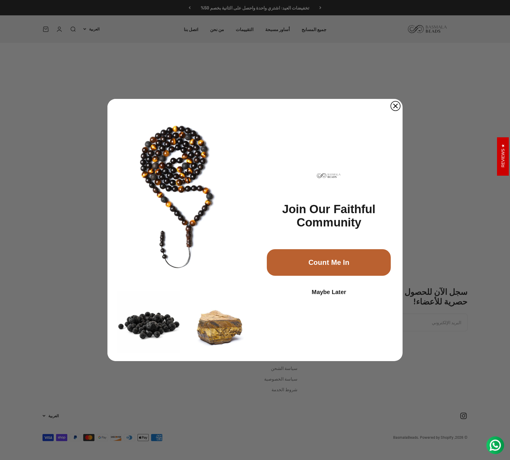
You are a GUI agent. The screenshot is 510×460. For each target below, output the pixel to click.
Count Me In (328, 262)
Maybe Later (329, 292)
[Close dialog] (395, 106)
